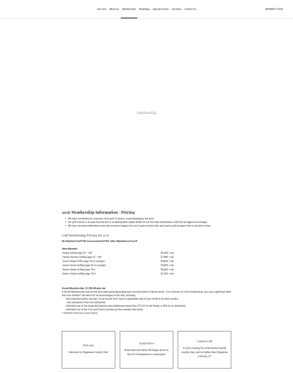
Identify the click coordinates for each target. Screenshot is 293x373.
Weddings (144, 9)
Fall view (101, 9)
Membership (129, 9)
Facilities (176, 9)
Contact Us (190, 9)
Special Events (161, 9)
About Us (114, 9)
